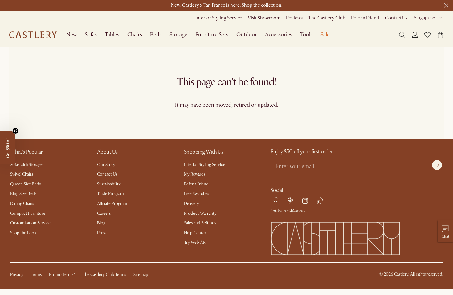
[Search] (402, 34)
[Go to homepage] (33, 35)
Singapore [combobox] (424, 18)
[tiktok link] (320, 201)
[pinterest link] (290, 201)
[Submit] (437, 165)
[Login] (414, 34)
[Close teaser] (15, 131)
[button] (427, 34)
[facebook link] (275, 201)
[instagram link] (305, 201)
